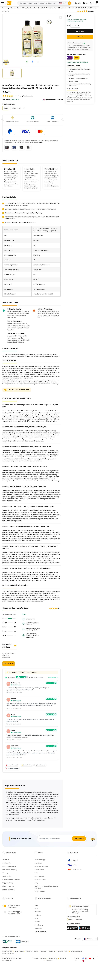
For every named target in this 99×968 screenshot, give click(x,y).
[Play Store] (84, 928)
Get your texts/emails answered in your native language (80, 911)
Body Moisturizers (47, 8)
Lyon (36, 908)
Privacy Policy (53, 958)
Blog (36, 883)
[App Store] (72, 928)
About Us (5, 860)
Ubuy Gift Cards (40, 880)
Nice (36, 918)
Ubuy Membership (8, 889)
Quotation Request (9, 866)
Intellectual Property (9, 870)
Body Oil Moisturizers (61, 8)
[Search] (69, 3)
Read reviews (52, 677)
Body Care (37, 8)
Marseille (38, 912)
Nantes (37, 922)
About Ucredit (39, 876)
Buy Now (39, 142)
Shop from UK (19, 951)
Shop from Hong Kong (48, 951)
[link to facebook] (32, 62)
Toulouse (38, 915)
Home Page (6, 8)
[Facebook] (83, 959)
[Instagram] (86, 959)
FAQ (36, 873)
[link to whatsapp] (27, 62)
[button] (78, 3)
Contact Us (6, 863)
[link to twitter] (38, 62)
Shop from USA (7, 951)
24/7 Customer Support (80, 906)
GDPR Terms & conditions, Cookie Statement (46, 887)
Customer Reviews (41, 866)
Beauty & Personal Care (18, 8)
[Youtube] (90, 959)
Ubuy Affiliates (40, 891)
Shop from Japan (32, 951)
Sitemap (5, 873)
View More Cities (41, 932)
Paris (36, 905)
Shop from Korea (63, 951)
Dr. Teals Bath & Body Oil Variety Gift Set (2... (83, 8)
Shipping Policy (7, 883)
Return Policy (39, 870)
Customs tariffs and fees (11, 880)
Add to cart (79, 31)
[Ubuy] (8, 3)
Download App (40, 860)
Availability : (6, 100)
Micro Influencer (8, 886)
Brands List (38, 863)
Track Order (6, 876)
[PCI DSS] (7, 941)
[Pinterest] (83, 961)
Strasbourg (39, 925)
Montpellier (39, 928)
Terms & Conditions (39, 958)
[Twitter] (93, 959)
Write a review (8, 664)
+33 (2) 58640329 (75, 919)
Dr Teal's (5, 11)
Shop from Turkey (8, 953)
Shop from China (76, 951)
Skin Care (30, 8)
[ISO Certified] (21, 941)
